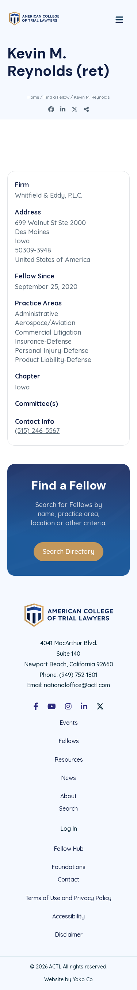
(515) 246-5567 (37, 430)
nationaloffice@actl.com (77, 685)
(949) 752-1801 (78, 674)
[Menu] (119, 18)
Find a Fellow (56, 97)
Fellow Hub (69, 848)
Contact (68, 879)
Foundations (68, 867)
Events (69, 722)
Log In (68, 828)
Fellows (68, 741)
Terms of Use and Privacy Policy (68, 898)
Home (33, 97)
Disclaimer (69, 934)
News (68, 777)
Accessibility (68, 916)
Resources (68, 759)
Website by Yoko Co (68, 979)
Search (68, 808)
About (68, 796)
